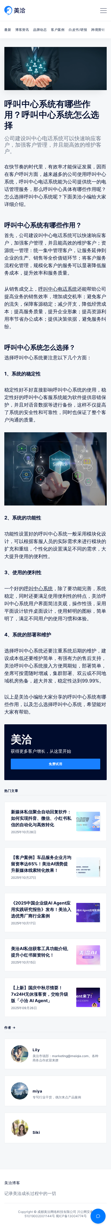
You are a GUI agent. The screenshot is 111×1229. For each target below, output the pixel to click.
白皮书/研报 (78, 30)
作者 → (10, 1027)
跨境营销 (98, 30)
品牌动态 (40, 30)
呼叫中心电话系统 (57, 289)
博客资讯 (22, 30)
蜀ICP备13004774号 (71, 1216)
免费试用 (55, 764)
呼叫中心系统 (38, 588)
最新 (7, 30)
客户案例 (57, 30)
